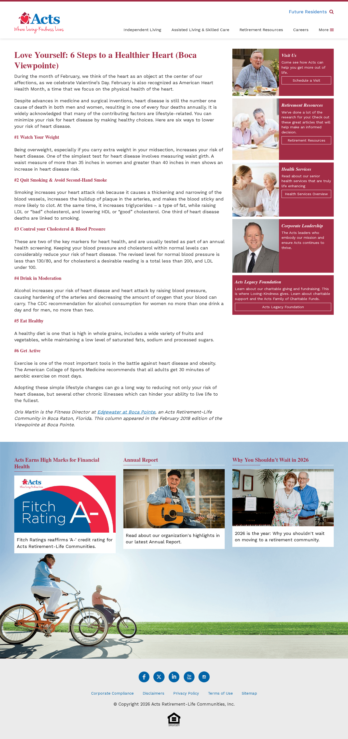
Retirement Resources (261, 29)
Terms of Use (220, 693)
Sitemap (249, 693)
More (324, 29)
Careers (301, 29)
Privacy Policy (186, 693)
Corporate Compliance (112, 693)
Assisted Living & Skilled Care (200, 29)
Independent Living (142, 29)
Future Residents (308, 11)
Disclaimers (153, 693)
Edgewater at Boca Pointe (126, 412)
